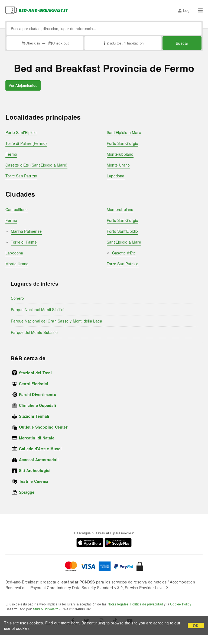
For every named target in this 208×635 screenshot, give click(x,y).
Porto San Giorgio (122, 143)
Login (188, 10)
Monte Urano (118, 165)
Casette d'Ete (124, 253)
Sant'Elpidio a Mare (124, 132)
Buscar (182, 43)
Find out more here (62, 623)
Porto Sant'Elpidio (21, 132)
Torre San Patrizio (21, 175)
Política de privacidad (146, 604)
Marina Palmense (26, 231)
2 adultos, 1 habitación (125, 43)
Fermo (11, 154)
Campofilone (16, 209)
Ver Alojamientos (23, 85)
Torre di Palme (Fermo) (26, 143)
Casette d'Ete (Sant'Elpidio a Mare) (36, 165)
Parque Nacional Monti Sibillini (37, 309)
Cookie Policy (180, 604)
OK (196, 625)
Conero (17, 298)
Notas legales (118, 604)
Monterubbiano (120, 154)
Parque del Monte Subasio (34, 332)
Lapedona (116, 175)
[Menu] (200, 10)
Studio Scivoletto (45, 609)
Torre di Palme (24, 242)
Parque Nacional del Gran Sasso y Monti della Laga (56, 321)
